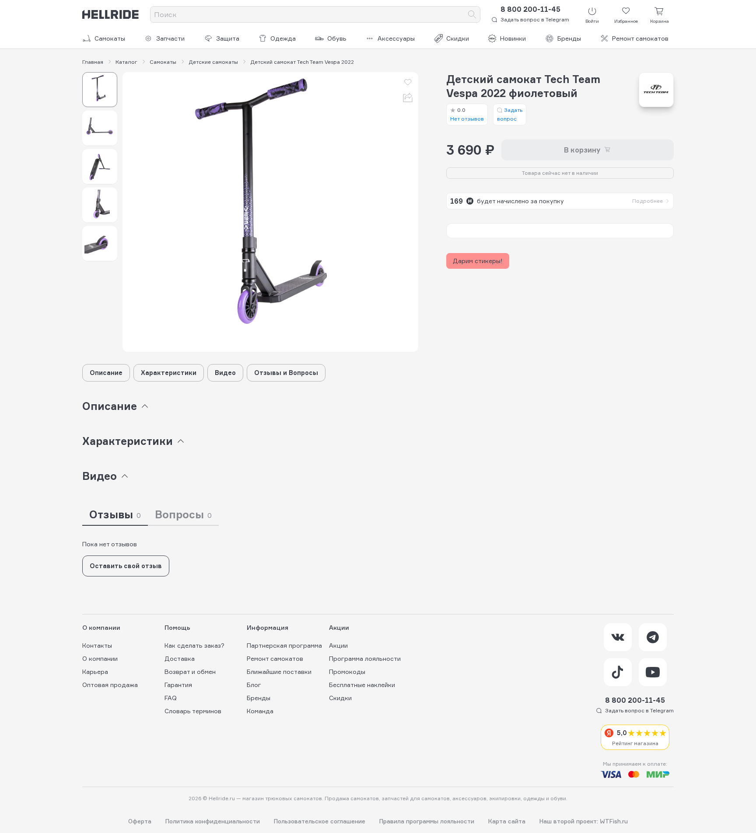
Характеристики (168, 372)
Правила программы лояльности (426, 821)
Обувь (336, 38)
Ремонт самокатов (640, 38)
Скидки (457, 38)
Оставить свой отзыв (126, 565)
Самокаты (109, 38)
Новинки (513, 38)
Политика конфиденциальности (212, 821)
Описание (106, 372)
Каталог (126, 62)
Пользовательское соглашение (319, 821)
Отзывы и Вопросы (286, 372)
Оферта (139, 821)
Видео (225, 372)
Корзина (659, 21)
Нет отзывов (467, 114)
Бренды (569, 38)
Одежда (283, 38)
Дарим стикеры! (478, 260)
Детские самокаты (213, 62)
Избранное (626, 21)
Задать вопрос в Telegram (534, 19)
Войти (592, 21)
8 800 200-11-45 (530, 9)
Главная (92, 62)
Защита (227, 38)
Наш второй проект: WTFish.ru (583, 821)
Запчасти (170, 38)
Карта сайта (506, 821)
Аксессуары (396, 38)
